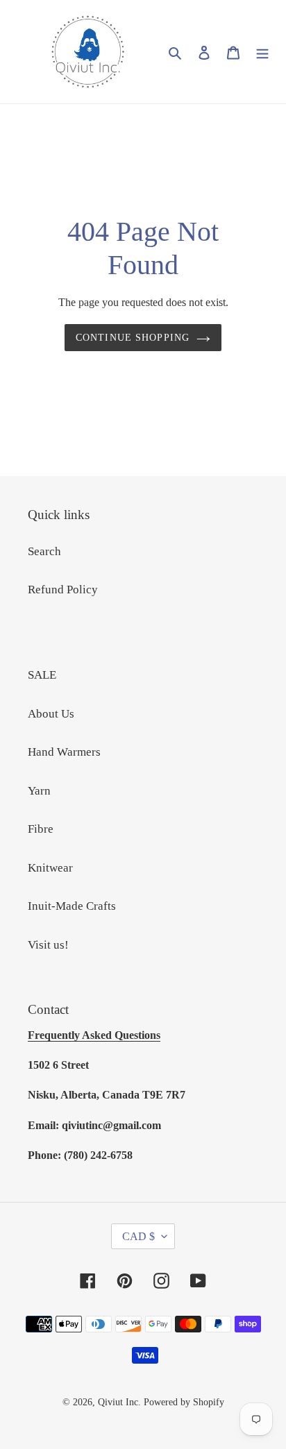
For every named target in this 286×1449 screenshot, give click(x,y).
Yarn (39, 790)
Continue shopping (133, 337)
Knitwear (50, 867)
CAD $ (138, 1236)
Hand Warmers (64, 752)
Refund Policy (63, 589)
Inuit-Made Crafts (72, 906)
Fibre (40, 829)
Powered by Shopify (184, 1402)
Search (44, 551)
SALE (42, 674)
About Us (51, 713)
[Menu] (262, 52)
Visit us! (48, 944)
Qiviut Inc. (119, 1402)
